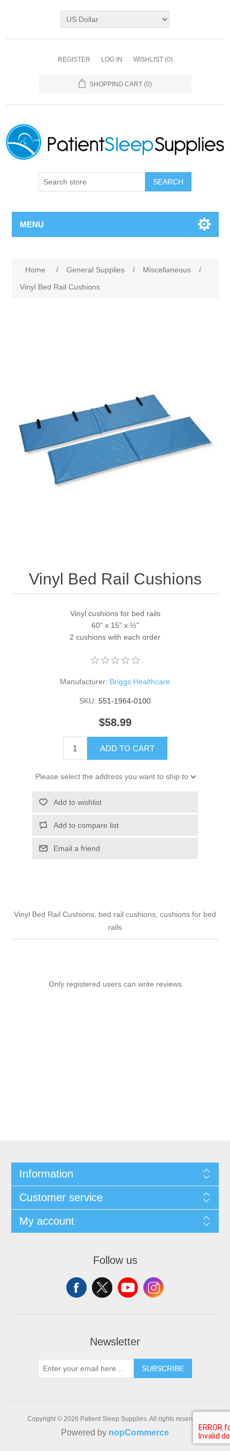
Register (74, 59)
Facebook (76, 1287)
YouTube (128, 1287)
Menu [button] (32, 224)
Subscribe (163, 1368)
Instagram (153, 1287)
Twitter (102, 1287)
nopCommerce (139, 1432)
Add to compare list (86, 825)
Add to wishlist (77, 802)
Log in (111, 59)
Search (168, 181)
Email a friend (76, 848)
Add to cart (127, 748)
